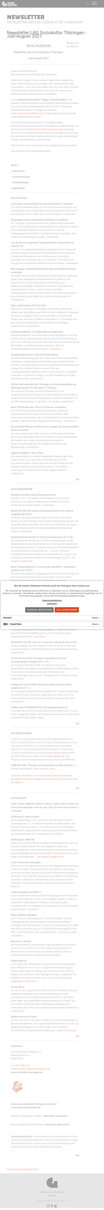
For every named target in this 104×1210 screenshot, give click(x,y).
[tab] (52, 618)
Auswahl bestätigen (39, 609)
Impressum (52, 603)
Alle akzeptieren (67, 609)
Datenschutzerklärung (52, 600)
